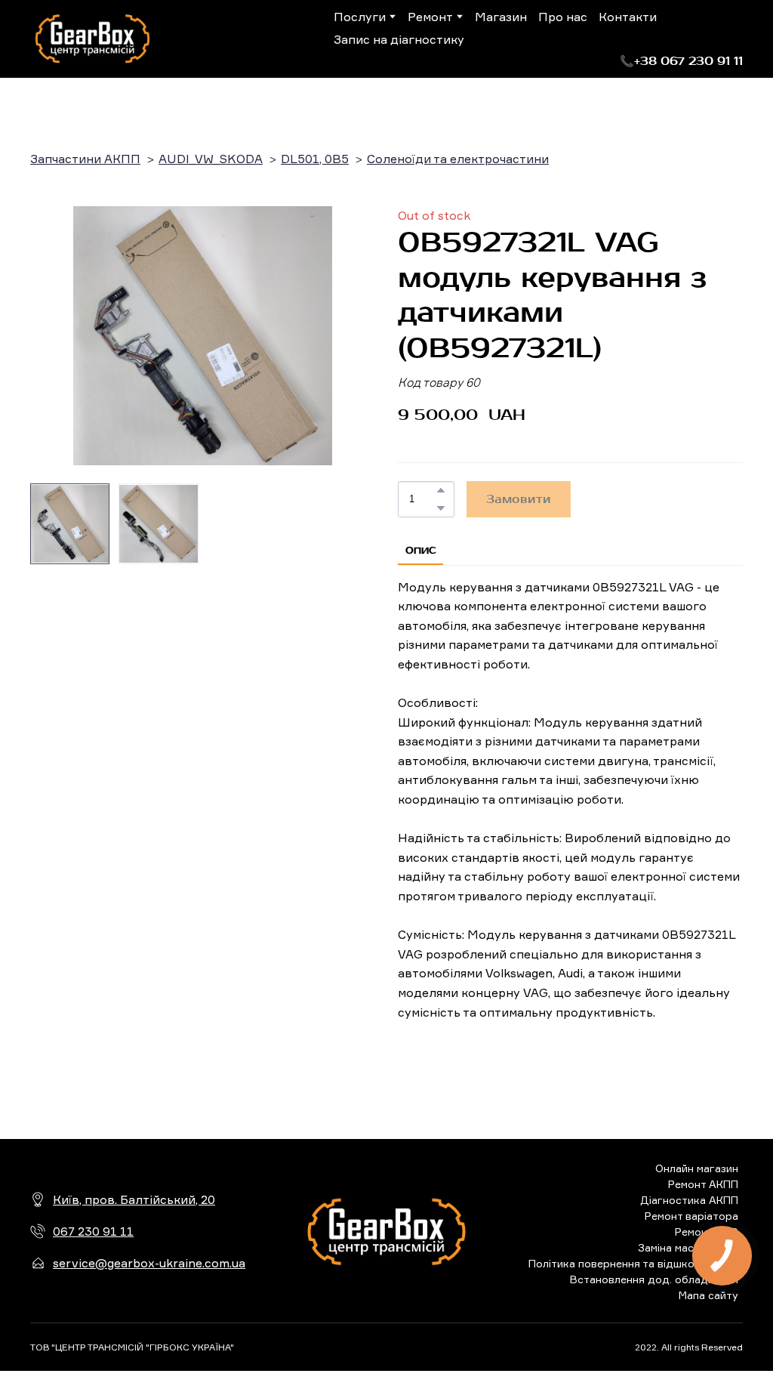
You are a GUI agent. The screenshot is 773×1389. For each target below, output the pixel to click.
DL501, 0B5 (315, 158)
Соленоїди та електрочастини (458, 158)
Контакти (628, 16)
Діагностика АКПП (689, 1199)
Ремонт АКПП (703, 1184)
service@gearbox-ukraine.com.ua (149, 1262)
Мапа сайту (708, 1295)
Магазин (501, 16)
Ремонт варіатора (691, 1215)
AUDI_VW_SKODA (211, 158)
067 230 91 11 (93, 1231)
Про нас (562, 16)
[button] (681, 61)
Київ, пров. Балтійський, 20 (134, 1199)
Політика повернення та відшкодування (633, 1263)
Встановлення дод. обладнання (654, 1279)
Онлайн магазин (696, 1168)
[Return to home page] (92, 39)
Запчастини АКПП (85, 158)
